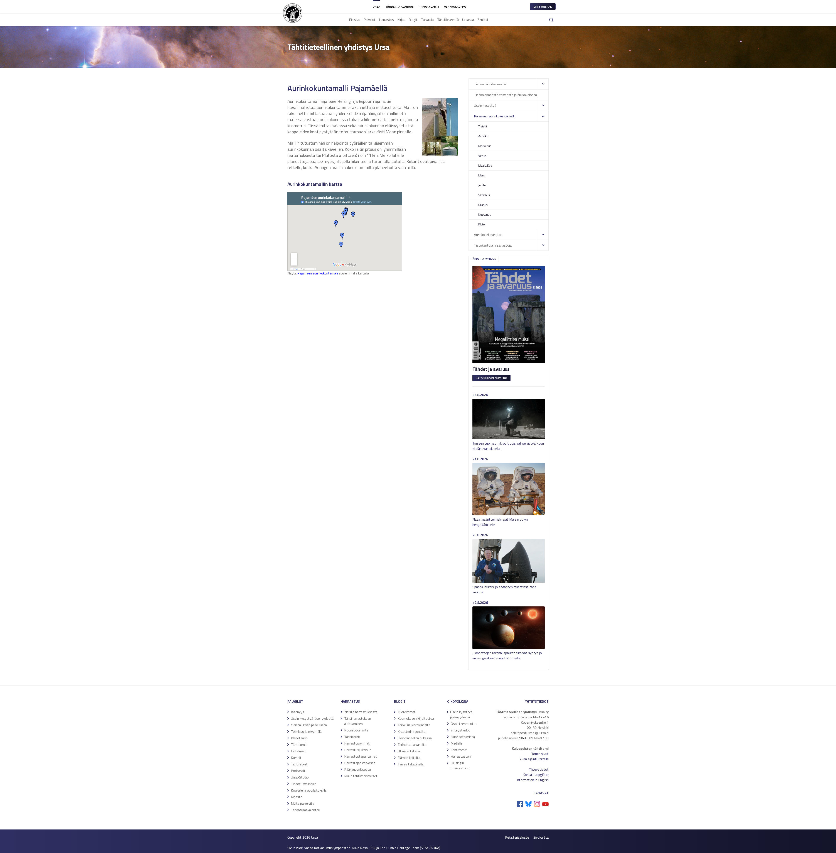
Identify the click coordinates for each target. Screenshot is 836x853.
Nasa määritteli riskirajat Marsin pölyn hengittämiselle (500, 522)
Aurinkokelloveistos (488, 234)
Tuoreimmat (407, 711)
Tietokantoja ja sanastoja (493, 245)
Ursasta (468, 19)
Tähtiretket (299, 764)
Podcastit (298, 770)
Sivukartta (541, 837)
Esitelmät (298, 751)
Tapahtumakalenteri (305, 809)
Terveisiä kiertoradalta (414, 725)
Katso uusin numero (491, 378)
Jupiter (482, 185)
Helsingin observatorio (460, 765)
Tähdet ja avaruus (399, 6)
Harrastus (386, 19)
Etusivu (354, 19)
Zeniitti (482, 19)
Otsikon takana (409, 751)
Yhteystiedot (460, 730)
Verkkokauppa (455, 6)
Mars (481, 175)
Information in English (532, 779)
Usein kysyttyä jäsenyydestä (312, 718)
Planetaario (299, 738)
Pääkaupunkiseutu (357, 769)
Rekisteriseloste (517, 837)
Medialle (456, 743)
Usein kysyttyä (485, 105)
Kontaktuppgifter (536, 774)
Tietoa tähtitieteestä (490, 84)
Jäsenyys (297, 711)
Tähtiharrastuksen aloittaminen (357, 721)
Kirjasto (296, 796)
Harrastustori (461, 756)
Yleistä (482, 126)
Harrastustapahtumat (360, 756)
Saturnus (484, 195)
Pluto (481, 224)
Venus (482, 155)
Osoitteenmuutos (464, 723)
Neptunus (484, 214)
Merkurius (484, 146)
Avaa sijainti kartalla (534, 759)
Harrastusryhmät (357, 743)
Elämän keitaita (409, 757)
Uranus (483, 204)
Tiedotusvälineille (303, 783)
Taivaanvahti (429, 6)
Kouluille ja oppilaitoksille (309, 790)
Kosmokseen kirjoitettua (416, 718)
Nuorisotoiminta (356, 730)
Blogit (413, 19)
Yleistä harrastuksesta (361, 711)
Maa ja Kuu (485, 165)
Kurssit (296, 757)
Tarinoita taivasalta (412, 744)
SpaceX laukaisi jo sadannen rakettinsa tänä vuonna (504, 589)
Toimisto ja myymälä (306, 731)
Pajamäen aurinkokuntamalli (317, 273)
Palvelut (370, 19)
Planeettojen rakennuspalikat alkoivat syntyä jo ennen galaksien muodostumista (507, 655)
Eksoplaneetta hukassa (415, 738)
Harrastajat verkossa (359, 762)
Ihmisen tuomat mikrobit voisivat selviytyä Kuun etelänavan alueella (508, 446)
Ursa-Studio (300, 777)
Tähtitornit (299, 744)
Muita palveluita (302, 803)
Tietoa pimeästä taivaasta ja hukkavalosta (505, 94)
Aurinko (483, 136)
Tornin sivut (540, 753)
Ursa (376, 6)
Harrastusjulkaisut (357, 749)
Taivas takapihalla (410, 764)
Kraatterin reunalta (411, 731)
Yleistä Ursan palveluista (309, 725)
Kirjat (401, 19)
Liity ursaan (542, 6)
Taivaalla (427, 19)
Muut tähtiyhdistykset (361, 776)
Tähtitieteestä (448, 19)
